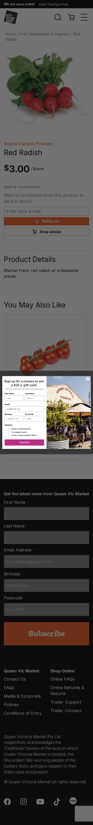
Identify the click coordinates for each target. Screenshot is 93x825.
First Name (9, 393)
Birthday (8, 414)
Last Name (29, 393)
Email (7, 404)
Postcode (29, 414)
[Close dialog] (88, 379)
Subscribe (24, 442)
